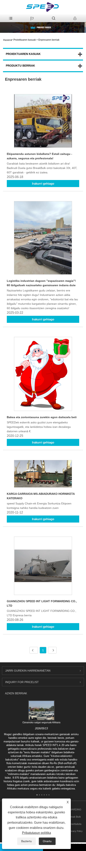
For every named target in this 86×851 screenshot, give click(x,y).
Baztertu (26, 841)
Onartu (47, 841)
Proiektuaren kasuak (24, 39)
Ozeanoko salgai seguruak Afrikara (41, 722)
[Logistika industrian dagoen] (43, 238)
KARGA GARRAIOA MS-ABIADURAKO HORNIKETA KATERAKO (41, 496)
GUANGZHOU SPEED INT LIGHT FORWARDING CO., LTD (42, 603)
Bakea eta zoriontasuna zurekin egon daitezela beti (42, 417)
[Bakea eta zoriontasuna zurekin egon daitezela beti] (43, 374)
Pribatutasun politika (36, 833)
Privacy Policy (76, 831)
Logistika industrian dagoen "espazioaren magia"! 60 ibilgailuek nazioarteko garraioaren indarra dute (41, 283)
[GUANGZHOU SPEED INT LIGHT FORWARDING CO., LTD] (43, 566)
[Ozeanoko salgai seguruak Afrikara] (41, 710)
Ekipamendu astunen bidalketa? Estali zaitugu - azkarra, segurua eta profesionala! (39, 156)
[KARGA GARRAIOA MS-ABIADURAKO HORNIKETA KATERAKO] (43, 474)
